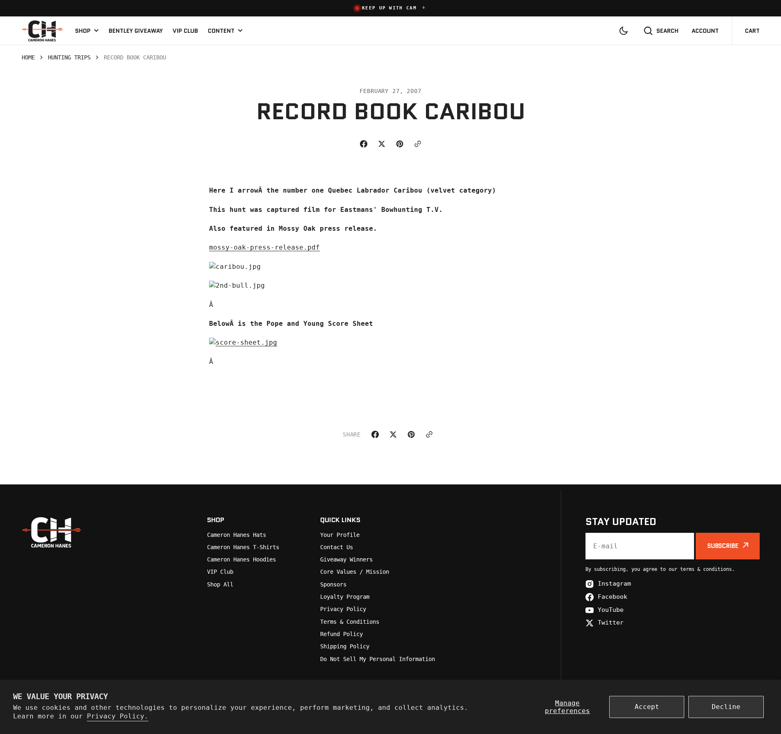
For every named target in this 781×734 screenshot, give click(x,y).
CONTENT (221, 31)
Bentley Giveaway (136, 31)
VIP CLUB (185, 31)
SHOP (83, 31)
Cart (752, 31)
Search (667, 31)
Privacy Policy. (117, 716)
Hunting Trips (69, 57)
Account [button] (705, 31)
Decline (726, 707)
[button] (391, 8)
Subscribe (722, 545)
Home (28, 57)
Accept (647, 707)
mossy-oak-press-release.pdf (264, 247)
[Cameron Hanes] (42, 30)
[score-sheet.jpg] (243, 342)
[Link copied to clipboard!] (418, 144)
